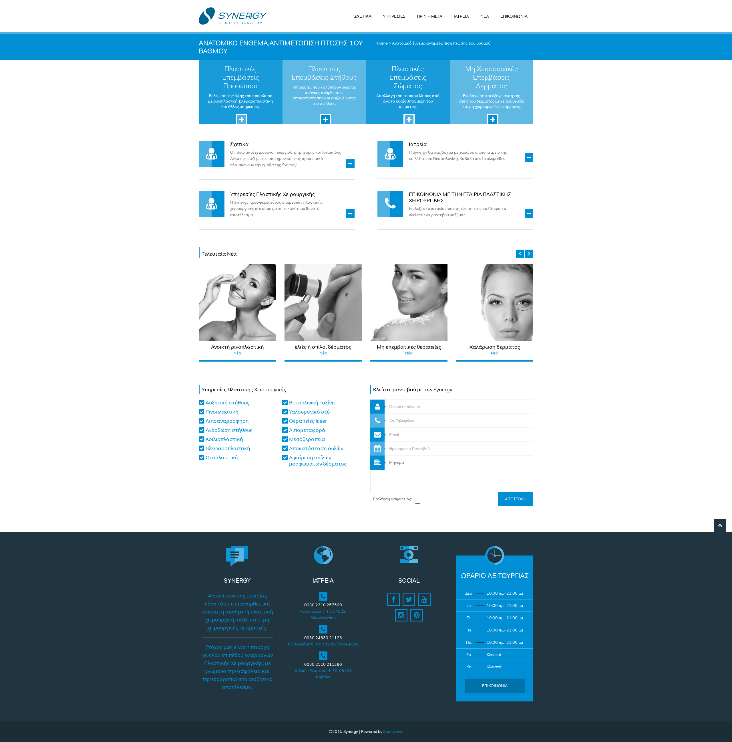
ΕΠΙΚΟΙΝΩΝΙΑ (514, 16)
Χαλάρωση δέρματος (495, 347)
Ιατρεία (418, 144)
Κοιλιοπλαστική (224, 439)
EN (251, 16)
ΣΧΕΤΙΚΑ (362, 16)
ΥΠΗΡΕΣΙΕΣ (394, 16)
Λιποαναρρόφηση (227, 421)
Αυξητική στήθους (227, 403)
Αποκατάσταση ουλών (316, 448)
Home (382, 43)
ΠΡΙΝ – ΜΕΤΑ (429, 16)
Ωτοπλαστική (222, 457)
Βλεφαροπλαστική (228, 448)
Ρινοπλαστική (222, 412)
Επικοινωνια (495, 685)
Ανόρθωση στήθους (229, 430)
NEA (484, 16)
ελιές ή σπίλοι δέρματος (323, 347)
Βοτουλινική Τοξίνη (312, 403)
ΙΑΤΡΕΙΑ (461, 16)
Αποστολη (515, 499)
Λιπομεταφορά (307, 430)
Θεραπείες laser (308, 421)
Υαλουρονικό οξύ (309, 412)
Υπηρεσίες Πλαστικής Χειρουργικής (272, 194)
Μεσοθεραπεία (307, 439)
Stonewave (393, 731)
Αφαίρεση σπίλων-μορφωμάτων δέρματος (318, 460)
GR (260, 16)
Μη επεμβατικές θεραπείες (409, 347)
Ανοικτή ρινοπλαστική (237, 347)
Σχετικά (239, 144)
